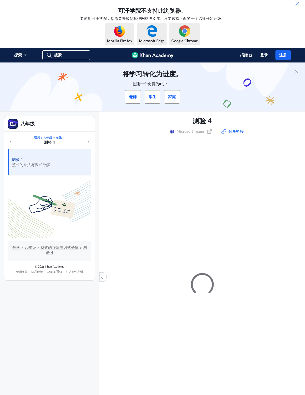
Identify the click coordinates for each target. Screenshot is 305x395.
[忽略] (297, 4)
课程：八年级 (43, 137)
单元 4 (60, 137)
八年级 (30, 248)
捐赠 (244, 55)
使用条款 (22, 271)
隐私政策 (37, 271)
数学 (16, 248)
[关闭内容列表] (103, 277)
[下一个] (88, 142)
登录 (264, 55)
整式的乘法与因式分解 (60, 248)
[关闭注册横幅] (296, 71)
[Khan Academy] (152, 55)
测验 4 (17, 160)
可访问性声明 (74, 271)
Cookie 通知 (54, 271)
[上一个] (10, 142)
